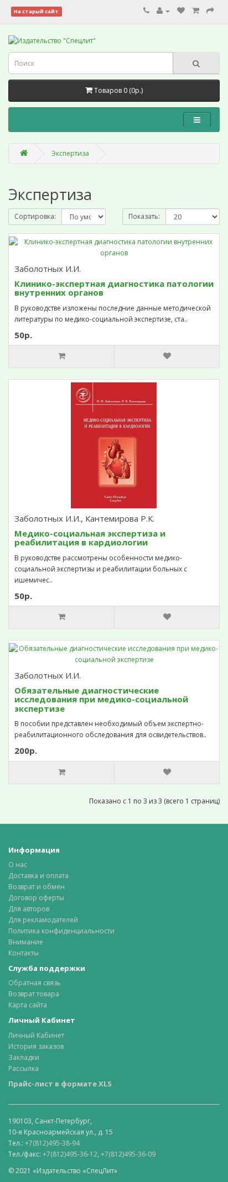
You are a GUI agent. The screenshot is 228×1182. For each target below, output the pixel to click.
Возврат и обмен (36, 886)
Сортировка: (35, 216)
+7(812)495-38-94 (52, 1143)
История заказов (36, 1046)
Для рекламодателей (43, 919)
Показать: (144, 216)
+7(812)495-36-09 (128, 1154)
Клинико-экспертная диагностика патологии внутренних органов (114, 288)
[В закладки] (166, 356)
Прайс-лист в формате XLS (60, 1084)
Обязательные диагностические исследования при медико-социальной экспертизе (101, 699)
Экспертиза (70, 153)
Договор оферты (36, 897)
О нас (17, 864)
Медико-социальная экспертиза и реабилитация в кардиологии (89, 538)
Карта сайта (27, 1005)
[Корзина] (195, 10)
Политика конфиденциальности (61, 931)
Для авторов (28, 908)
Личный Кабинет (36, 1035)
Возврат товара (33, 994)
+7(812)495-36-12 (70, 1154)
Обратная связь (34, 982)
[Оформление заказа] (210, 10)
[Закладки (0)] (181, 10)
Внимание (25, 942)
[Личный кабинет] (163, 10)
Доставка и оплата (38, 875)
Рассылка (23, 1068)
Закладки (23, 1057)
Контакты (23, 953)
